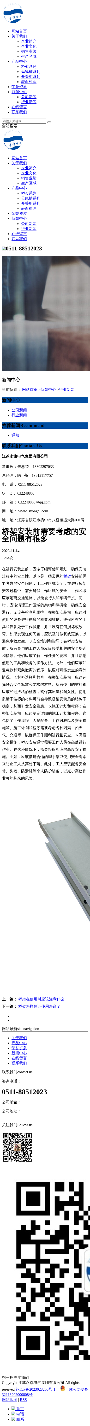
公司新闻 (28, 97)
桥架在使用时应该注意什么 (41, 999)
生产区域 (28, 56)
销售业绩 (28, 51)
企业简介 (28, 41)
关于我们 (19, 36)
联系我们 (19, 112)
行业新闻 (28, 102)
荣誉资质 (19, 87)
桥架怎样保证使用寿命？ (39, 1006)
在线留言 (19, 107)
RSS (23, 1400)
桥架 (67, 576)
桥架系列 (28, 66)
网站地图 (9, 1400)
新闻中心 (19, 92)
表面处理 (28, 82)
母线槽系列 (30, 72)
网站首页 (19, 31)
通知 (15, 435)
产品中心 (19, 61)
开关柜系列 (30, 77)
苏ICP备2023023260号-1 (35, 1390)
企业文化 (28, 46)
